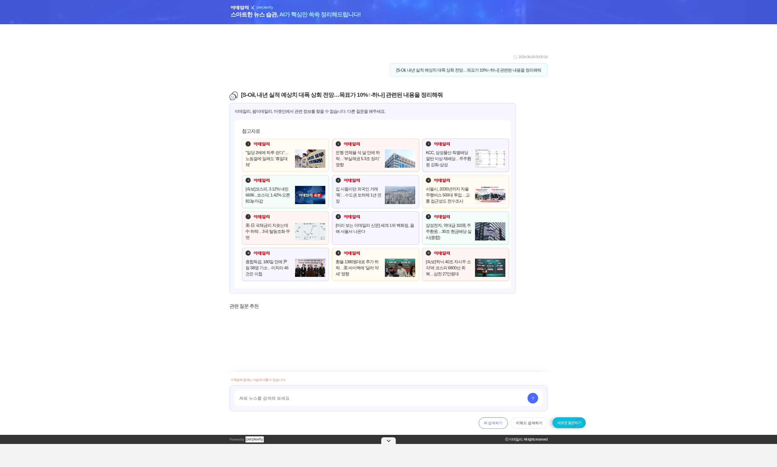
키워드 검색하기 (529, 423)
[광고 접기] (388, 440)
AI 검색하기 (493, 423)
